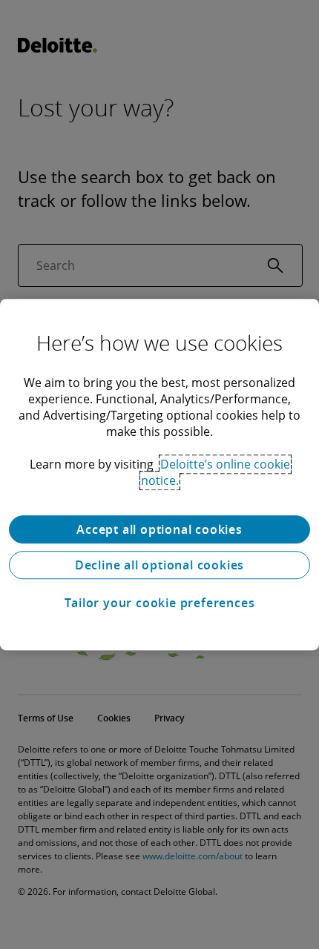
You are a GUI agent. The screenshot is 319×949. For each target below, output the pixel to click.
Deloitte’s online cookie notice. (215, 472)
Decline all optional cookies (159, 565)
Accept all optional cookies (159, 529)
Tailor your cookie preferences (160, 603)
